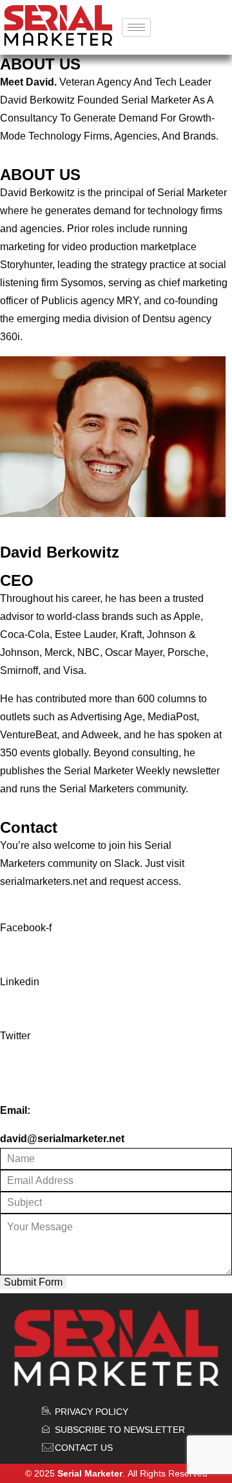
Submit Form (33, 1282)
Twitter (15, 1035)
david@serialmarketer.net (62, 1138)
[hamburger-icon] (136, 27)
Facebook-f (26, 927)
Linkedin (19, 981)
